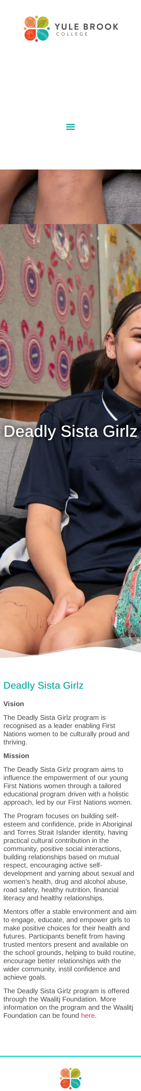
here (88, 1015)
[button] (70, 126)
